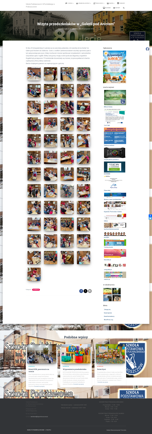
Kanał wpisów (108, 313)
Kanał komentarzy (109, 316)
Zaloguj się (107, 309)
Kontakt (117, 7)
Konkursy (122, 3)
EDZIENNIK (108, 7)
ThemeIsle (123, 430)
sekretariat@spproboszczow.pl (39, 416)
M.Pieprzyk (36, 289)
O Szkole (70, 3)
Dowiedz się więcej (39, 386)
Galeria (111, 3)
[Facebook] (150, 215)
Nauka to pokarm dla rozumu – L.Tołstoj (39, 430)
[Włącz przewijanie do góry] (148, 430)
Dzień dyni (101, 369)
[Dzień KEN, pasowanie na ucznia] (41, 353)
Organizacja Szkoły (84, 3)
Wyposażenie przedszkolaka (74, 369)
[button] (73, 3)
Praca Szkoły (99, 3)
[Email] (150, 218)
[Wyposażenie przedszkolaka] (76, 353)
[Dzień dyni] (110, 353)
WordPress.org (108, 319)
